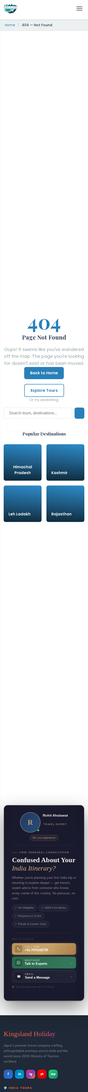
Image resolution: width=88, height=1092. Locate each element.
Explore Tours (44, 390)
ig (30, 1074)
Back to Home (44, 373)
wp (53, 1074)
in (19, 1074)
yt (42, 1074)
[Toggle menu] (79, 8)
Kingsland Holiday (29, 1034)
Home (10, 25)
